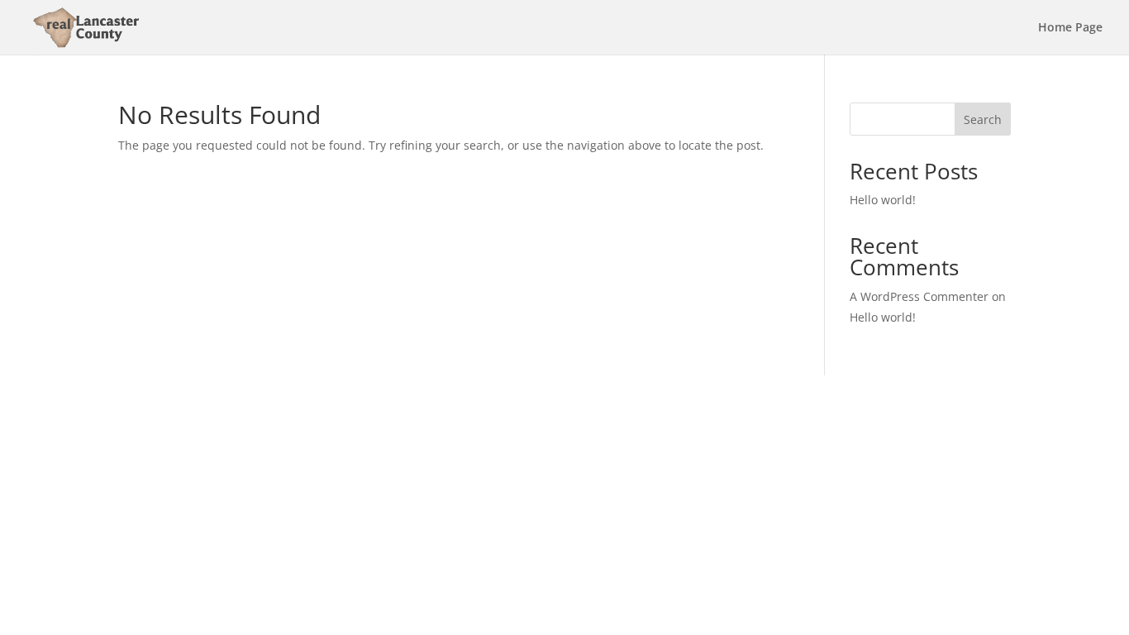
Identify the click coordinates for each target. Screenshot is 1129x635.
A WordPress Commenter (919, 296)
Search (983, 119)
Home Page (1070, 28)
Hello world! (883, 200)
